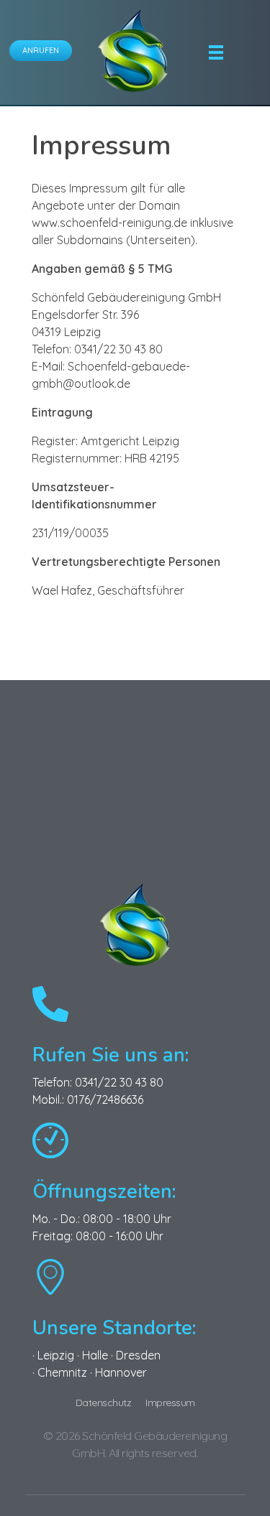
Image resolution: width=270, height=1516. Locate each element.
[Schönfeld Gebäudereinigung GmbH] (133, 50)
